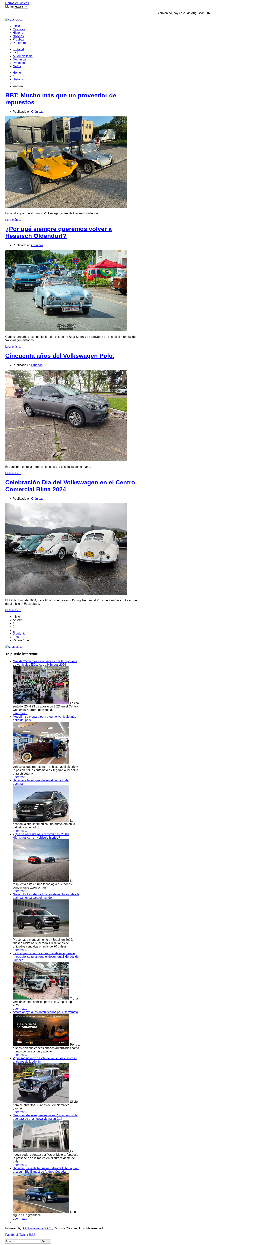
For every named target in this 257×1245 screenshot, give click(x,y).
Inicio (16, 26)
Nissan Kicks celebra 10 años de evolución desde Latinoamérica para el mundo (46, 896)
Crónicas (19, 29)
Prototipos (19, 62)
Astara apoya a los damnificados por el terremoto (45, 1012)
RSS (32, 1234)
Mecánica (19, 59)
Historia (18, 32)
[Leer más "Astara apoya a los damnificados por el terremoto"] (41, 1044)
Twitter (23, 1234)
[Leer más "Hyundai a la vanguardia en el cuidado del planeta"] (41, 820)
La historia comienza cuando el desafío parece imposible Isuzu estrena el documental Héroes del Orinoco (46, 957)
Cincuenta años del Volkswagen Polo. (59, 355)
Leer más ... (13, 219)
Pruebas (18, 39)
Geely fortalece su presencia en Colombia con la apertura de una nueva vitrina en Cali (45, 1117)
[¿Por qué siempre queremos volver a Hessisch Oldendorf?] (66, 330)
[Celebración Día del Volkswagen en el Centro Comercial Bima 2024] (66, 594)
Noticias (18, 36)
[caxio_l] (14, 646)
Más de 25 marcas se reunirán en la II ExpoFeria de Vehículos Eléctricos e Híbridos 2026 (45, 663)
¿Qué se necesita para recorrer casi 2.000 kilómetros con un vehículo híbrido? (41, 836)
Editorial (18, 49)
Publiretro (19, 42)
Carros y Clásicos (17, 3)
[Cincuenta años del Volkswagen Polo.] (66, 460)
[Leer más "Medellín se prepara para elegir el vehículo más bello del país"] (41, 763)
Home (17, 72)
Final (16, 637)
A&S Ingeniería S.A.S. (37, 1228)
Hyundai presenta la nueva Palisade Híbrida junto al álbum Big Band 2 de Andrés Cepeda (46, 1170)
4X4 (15, 52)
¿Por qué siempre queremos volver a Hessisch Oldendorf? (58, 232)
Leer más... (20, 713)
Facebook (12, 1234)
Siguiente (19, 633)
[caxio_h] (14, 19)
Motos (17, 66)
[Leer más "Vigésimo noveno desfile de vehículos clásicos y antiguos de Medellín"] (41, 1101)
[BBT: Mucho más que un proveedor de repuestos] (66, 207)
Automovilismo (23, 56)
